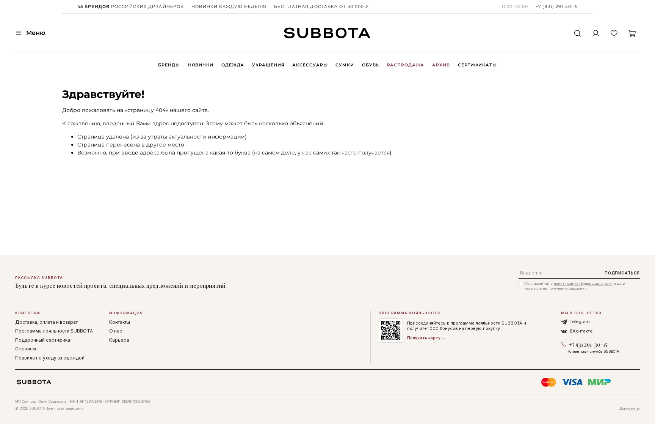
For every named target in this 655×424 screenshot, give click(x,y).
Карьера (119, 340)
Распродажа (405, 65)
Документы (629, 408)
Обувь (370, 65)
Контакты (119, 322)
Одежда (232, 65)
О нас (115, 331)
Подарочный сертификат (43, 340)
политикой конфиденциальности (583, 283)
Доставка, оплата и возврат (46, 322)
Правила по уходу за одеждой (50, 358)
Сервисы (25, 348)
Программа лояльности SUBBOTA (54, 331)
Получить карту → (426, 338)
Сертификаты (477, 65)
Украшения (268, 65)
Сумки (344, 65)
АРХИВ (441, 65)
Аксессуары (310, 65)
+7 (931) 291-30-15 (557, 6)
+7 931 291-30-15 (588, 344)
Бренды (169, 65)
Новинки (200, 65)
